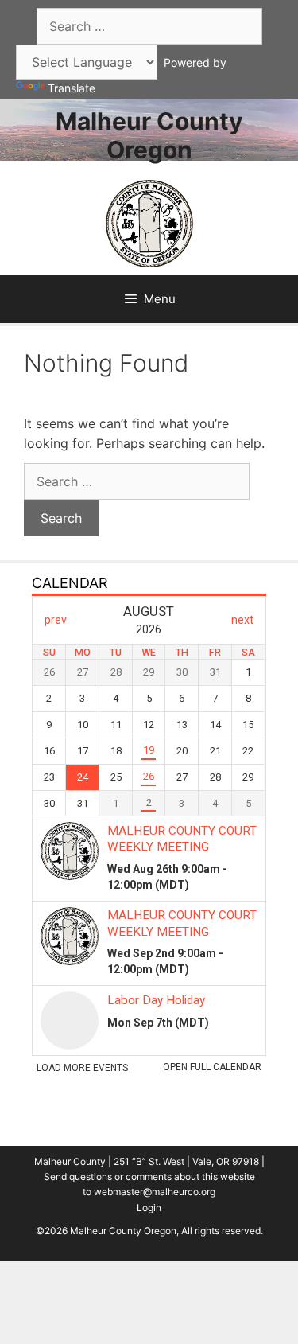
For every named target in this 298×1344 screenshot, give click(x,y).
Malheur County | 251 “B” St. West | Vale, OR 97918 (146, 1161)
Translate (71, 88)
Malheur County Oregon (149, 135)
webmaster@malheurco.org (154, 1192)
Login (149, 1207)
